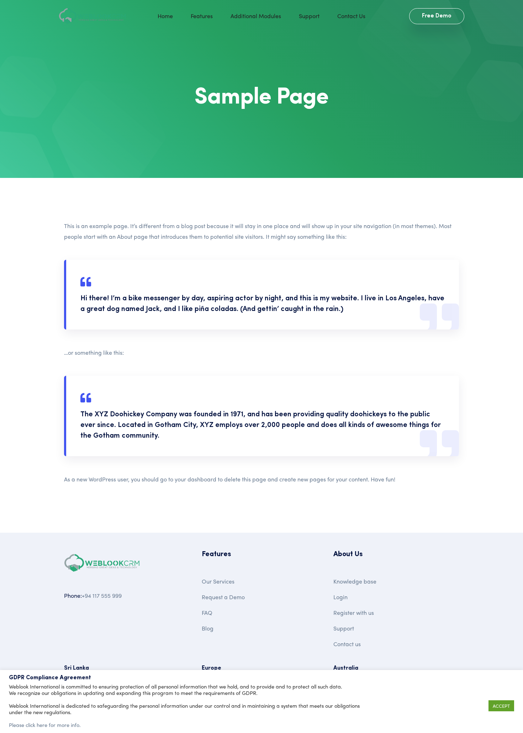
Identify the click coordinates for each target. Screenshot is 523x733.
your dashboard (195, 479)
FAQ (207, 612)
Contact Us (351, 16)
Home (165, 16)
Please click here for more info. (45, 725)
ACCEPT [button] (501, 705)
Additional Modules (256, 16)
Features (202, 16)
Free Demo (436, 16)
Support (309, 16)
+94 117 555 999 (102, 595)
